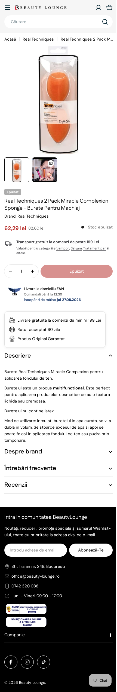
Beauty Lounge (32, 689)
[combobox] (58, 21)
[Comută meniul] (7, 7)
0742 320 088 (24, 592)
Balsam (76, 248)
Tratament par (94, 248)
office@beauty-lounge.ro (35, 583)
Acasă (10, 39)
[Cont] (98, 7)
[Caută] (105, 22)
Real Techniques (38, 39)
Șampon (62, 248)
